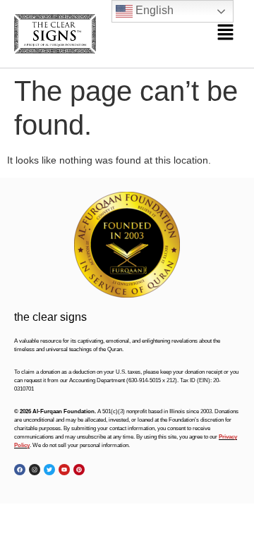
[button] (226, 33)
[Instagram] (34, 469)
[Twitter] (49, 469)
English (153, 10)
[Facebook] (19, 469)
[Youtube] (64, 469)
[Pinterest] (79, 469)
